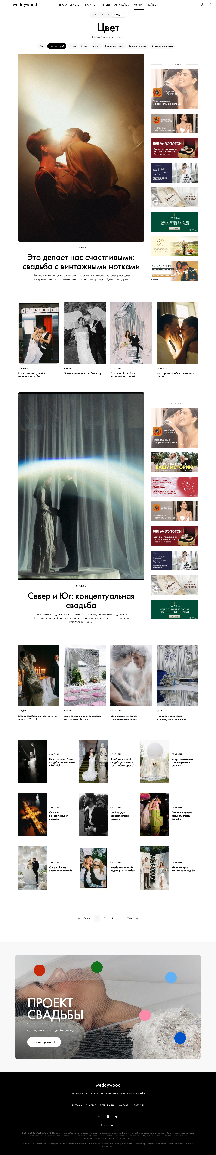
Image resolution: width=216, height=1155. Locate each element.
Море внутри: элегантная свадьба (183, 869)
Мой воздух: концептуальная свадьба (119, 816)
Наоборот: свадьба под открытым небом (122, 869)
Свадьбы (118, 15)
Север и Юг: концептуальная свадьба (81, 600)
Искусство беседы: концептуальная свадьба (183, 762)
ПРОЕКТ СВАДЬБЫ (70, 4)
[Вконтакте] (108, 1117)
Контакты (124, 1105)
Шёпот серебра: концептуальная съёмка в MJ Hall (37, 717)
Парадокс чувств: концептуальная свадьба (182, 816)
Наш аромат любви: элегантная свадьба (175, 375)
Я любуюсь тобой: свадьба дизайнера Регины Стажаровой (122, 762)
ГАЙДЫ (152, 4)
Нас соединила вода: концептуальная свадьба (171, 717)
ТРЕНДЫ (105, 4)
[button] (211, 5)
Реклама (77, 1105)
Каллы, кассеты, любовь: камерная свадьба (32, 375)
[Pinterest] (116, 1117)
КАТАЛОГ (91, 4)
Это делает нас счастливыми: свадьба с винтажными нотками (81, 262)
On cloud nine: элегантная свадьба (60, 869)
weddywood (108, 1085)
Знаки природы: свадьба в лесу (83, 373)
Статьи (105, 15)
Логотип (139, 1105)
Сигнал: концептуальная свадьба (58, 816)
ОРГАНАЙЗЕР (122, 4)
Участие (91, 1105)
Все (95, 15)
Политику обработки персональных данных (143, 1133)
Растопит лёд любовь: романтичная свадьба (123, 375)
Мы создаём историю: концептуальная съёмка (124, 717)
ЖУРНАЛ (139, 4)
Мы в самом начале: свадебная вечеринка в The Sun (83, 717)
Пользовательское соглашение (104, 1133)
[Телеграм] (99, 1117)
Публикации (107, 1105)
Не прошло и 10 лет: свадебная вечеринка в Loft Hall (62, 762)
